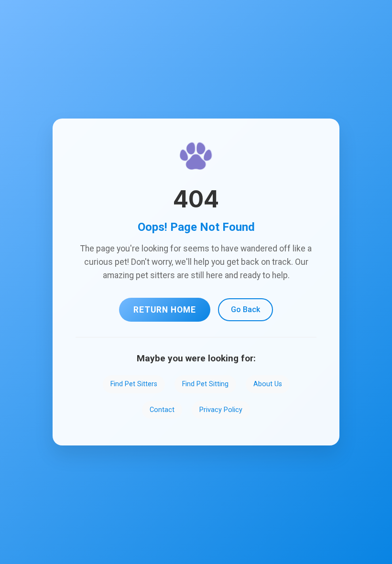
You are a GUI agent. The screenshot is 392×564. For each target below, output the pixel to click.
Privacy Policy (220, 410)
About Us (267, 384)
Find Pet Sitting (205, 384)
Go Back (245, 309)
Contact (162, 410)
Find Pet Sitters (133, 384)
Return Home (164, 310)
